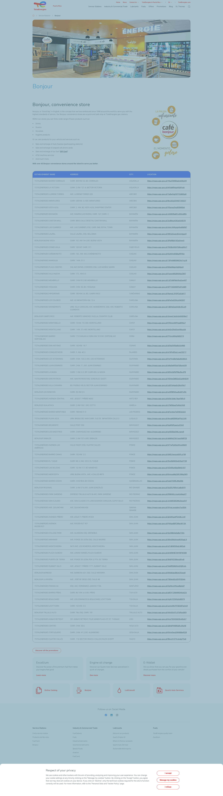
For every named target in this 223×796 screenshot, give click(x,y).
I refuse (168, 787)
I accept (168, 773)
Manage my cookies (168, 780)
